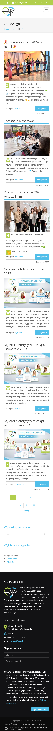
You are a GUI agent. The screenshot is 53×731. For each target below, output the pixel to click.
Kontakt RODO (38, 724)
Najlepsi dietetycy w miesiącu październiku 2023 (24, 423)
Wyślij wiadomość (40, 709)
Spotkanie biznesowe (19, 121)
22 (34, 505)
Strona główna (10, 29)
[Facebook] (7, 3)
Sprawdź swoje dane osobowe (17, 724)
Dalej (26, 510)
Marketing (11, 562)
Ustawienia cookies (13, 729)
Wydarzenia (19, 108)
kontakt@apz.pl (21, 3)
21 (27, 505)
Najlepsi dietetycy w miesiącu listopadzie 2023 (24, 347)
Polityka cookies (41, 727)
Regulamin (9, 727)
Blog (24, 29)
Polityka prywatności (23, 727)
